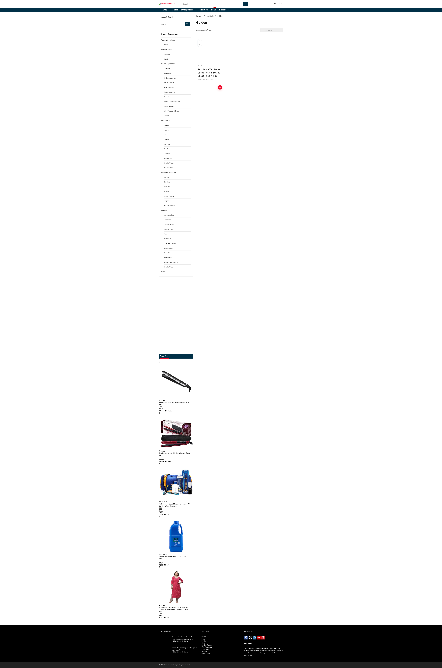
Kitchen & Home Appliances (180, 641)
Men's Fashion (166, 50)
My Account (206, 653)
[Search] (245, 4)
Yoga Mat (167, 253)
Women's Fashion (168, 40)
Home (198, 16)
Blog (176, 10)
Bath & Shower (169, 196)
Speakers (167, 149)
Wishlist (204, 651)
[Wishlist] (280, 4)
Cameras (167, 153)
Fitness (164, 210)
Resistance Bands (170, 243)
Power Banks (168, 168)
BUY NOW (220, 87)
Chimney (167, 68)
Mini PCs (167, 144)
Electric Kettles (169, 106)
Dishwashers (168, 73)
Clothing (166, 45)
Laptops (166, 125)
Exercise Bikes (169, 215)
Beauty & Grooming (168, 172)
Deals (213, 9)
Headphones (168, 158)
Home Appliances (168, 64)
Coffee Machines (170, 78)
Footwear (167, 54)
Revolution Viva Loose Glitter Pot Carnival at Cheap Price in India (209, 72)
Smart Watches (169, 163)
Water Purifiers (169, 83)
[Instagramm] (254, 637)
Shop (165, 10)
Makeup (166, 177)
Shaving (166, 191)
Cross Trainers (169, 224)
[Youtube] (259, 637)
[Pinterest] (263, 637)
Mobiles (166, 130)
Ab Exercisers (168, 248)
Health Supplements (171, 262)
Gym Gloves (168, 257)
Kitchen (166, 116)
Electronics (165, 120)
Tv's (165, 135)
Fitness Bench (168, 229)
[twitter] (250, 637)
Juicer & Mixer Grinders (172, 101)
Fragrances (167, 201)
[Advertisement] (176, 315)
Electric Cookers (169, 92)
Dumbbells (167, 239)
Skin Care (167, 187)
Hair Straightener (169, 205)
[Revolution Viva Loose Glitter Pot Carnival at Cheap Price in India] (210, 52)
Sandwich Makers (170, 97)
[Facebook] (246, 637)
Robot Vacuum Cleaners (172, 111)
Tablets (166, 139)
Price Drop (224, 10)
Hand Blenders (169, 87)
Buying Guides (187, 10)
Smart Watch (168, 267)
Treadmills (167, 220)
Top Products (202, 10)
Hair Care (167, 182)
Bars (165, 234)
